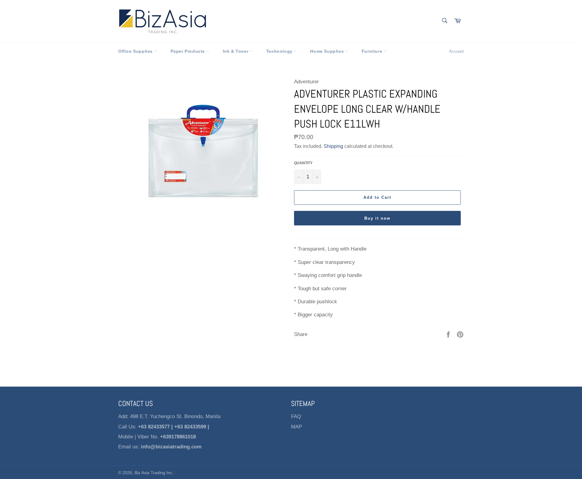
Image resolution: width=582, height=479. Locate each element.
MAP (296, 427)
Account (456, 51)
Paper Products (188, 51)
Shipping (333, 146)
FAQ (296, 416)
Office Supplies (136, 51)
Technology (280, 51)
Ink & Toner (236, 51)
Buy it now (377, 218)
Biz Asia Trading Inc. (154, 473)
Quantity (303, 163)
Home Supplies (327, 51)
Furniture (373, 51)
